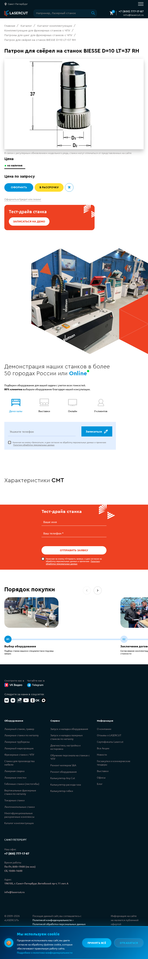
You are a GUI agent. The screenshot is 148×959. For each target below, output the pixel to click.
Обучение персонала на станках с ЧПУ (70, 757)
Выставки (102, 771)
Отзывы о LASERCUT (109, 735)
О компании (104, 728)
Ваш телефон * (53, 533)
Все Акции (103, 748)
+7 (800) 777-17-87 (131, 11)
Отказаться (129, 942)
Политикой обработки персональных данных (59, 924)
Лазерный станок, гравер (19, 728)
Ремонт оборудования (63, 771)
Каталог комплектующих (19, 823)
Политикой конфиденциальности (52, 920)
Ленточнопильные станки (19, 806)
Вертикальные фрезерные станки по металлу (20, 792)
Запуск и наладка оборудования (69, 728)
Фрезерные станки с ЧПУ (19, 754)
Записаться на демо (29, 221)
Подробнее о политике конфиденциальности (45, 952)
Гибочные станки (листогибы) (21, 783)
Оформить (19, 187)
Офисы (101, 777)
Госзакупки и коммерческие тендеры (113, 762)
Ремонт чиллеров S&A (63, 765)
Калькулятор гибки (61, 790)
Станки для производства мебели (19, 762)
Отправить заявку (74, 550)
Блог (100, 783)
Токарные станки (14, 800)
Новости (102, 754)
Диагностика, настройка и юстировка (65, 747)
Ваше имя (50, 521)
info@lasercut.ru (133, 15)
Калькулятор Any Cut (62, 778)
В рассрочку (49, 187)
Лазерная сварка (14, 771)
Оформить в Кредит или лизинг (22, 199)
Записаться (94, 431)
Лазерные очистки (15, 777)
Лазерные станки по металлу (21, 735)
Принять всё (97, 942)
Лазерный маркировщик (19, 748)
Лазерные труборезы (17, 741)
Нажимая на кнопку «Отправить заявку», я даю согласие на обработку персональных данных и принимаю (74, 561)
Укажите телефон (22, 431)
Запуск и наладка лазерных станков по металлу (66, 737)
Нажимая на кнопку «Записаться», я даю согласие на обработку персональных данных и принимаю (59, 443)
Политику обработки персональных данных (34, 444)
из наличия (14, 165)
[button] (97, 590)
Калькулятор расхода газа (65, 784)
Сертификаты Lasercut (110, 741)
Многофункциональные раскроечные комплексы (19, 814)
